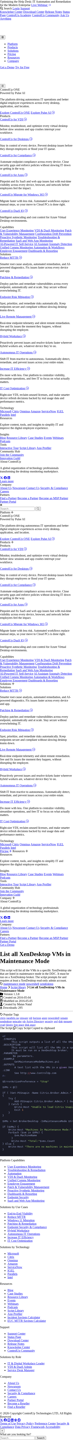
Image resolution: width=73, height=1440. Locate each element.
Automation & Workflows (49, 247)
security (49, 1021)
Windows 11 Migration (21, 1220)
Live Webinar (39, 5)
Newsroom (18, 488)
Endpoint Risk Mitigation (15, 297)
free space (19, 1024)
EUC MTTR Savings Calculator (26, 1320)
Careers (4, 491)
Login (16, 8)
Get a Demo (7, 67)
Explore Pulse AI (41, 112)
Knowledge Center (11, 11)
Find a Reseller (16, 1406)
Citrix (15, 411)
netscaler (17, 1021)
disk (60, 1021)
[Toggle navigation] (2, 37)
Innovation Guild (10, 458)
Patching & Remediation (15, 277)
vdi (30, 1018)
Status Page (14, 1337)
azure (44, 1018)
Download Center (33, 11)
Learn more (7, 481)
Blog (3, 437)
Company (13, 61)
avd (56, 1021)
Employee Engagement (14, 250)
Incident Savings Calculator (23, 1317)
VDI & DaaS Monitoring (49, 230)
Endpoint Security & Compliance (27, 1227)
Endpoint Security (18, 1197)
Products (12, 47)
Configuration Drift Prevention (53, 233)
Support (25, 8)
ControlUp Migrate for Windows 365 (22, 194)
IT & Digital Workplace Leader (26, 1363)
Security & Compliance (54, 488)
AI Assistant (41, 244)
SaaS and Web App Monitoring (34, 240)
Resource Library (17, 437)
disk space (30, 1024)
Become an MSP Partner (53, 498)
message (67, 1021)
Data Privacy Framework (30, 1426)
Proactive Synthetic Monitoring (18, 237)
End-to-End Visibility (20, 1213)
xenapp (64, 1018)
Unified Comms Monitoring (16, 247)
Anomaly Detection (60, 244)
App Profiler (43, 448)
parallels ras (12, 1018)
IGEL (60, 411)
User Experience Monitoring (17, 230)
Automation (14, 1173)
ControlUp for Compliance (16, 155)
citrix (3, 1018)
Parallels (5, 414)
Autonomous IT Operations (16, 352)
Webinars (58, 437)
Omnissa (25, 411)
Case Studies (35, 437)
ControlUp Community (46, 15)
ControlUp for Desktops (14, 139)
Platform (12, 44)
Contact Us (32, 488)
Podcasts (5, 441)
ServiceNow (48, 411)
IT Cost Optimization (13, 388)
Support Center (16, 1333)
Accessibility (52, 1426)
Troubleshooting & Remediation (26, 1170)
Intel (13, 414)
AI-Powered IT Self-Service (16, 244)
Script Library (27, 448)
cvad (2, 1024)
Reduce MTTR (9, 257)
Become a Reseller (18, 1403)
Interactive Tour (9, 448)
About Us (6, 488)
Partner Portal (8, 501)
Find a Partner (8, 498)
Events (48, 437)
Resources (13, 57)
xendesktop (46, 983)
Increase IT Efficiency (13, 368)
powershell (32, 983)
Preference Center (45, 1423)
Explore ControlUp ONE (15, 112)
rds (24, 1021)
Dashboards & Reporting (43, 250)
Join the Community (12, 454)
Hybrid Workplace (11, 336)
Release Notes (53, 11)
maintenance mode (14, 983)
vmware (24, 1018)
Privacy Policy (25, 1423)
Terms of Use (8, 1423)
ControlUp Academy (19, 15)
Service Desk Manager (20, 1370)
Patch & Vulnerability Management (28, 1187)
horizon (37, 1018)
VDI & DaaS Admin (19, 1366)
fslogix (9, 1024)
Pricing (11, 54)
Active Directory (35, 1021)
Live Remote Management (16, 316)
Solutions (13, 50)
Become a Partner (27, 498)
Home (3, 987)
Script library (18, 987)
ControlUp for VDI (12, 119)
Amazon (36, 411)
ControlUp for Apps (12, 175)
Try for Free (22, 67)
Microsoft (5, 411)
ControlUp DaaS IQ (12, 210)
